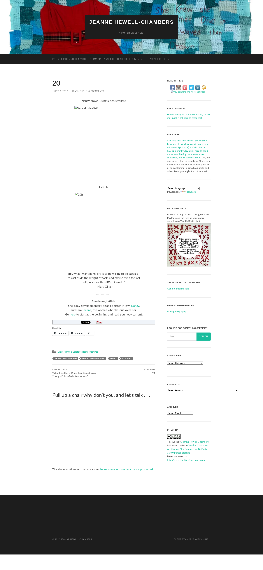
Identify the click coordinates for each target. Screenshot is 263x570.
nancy (113, 358)
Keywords (173, 384)
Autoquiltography (176, 311)
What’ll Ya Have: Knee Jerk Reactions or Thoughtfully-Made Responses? (74, 373)
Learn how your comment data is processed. (126, 469)
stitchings (93, 352)
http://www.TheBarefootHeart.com (186, 460)
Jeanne (86, 310)
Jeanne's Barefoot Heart (76, 352)
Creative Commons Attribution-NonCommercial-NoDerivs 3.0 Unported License (187, 449)
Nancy (135, 306)
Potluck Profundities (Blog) (69, 59)
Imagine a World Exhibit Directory (114, 59)
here (72, 314)
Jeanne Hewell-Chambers (131, 22)
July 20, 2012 (60, 91)
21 (149, 371)
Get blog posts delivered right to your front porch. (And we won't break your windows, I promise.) (187, 144)
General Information (178, 289)
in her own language (66, 358)
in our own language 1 (93, 358)
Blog (60, 352)
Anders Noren (193, 539)
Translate (191, 192)
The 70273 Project (156, 59)
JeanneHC (78, 91)
